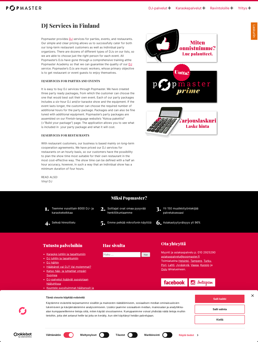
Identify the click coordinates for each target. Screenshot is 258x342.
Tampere (196, 261)
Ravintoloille (219, 8)
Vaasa (195, 265)
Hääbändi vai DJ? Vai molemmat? (69, 267)
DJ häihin (53, 262)
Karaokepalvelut (188, 8)
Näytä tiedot (186, 335)
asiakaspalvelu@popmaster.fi (180, 256)
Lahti (171, 265)
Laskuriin (254, 31)
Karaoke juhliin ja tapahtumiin (66, 254)
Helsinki (183, 261)
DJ (71, 39)
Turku (207, 261)
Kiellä (219, 319)
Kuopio (204, 265)
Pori (163, 265)
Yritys (242, 8)
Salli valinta (220, 309)
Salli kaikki (219, 298)
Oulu (164, 269)
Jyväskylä (182, 265)
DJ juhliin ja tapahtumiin (62, 258)
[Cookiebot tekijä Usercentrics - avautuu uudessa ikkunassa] (22, 335)
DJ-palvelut (157, 8)
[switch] (104, 335)
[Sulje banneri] (252, 295)
